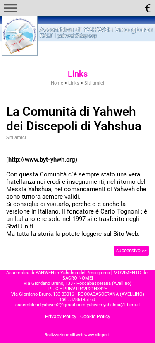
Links (73, 83)
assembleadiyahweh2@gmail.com (50, 305)
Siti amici (94, 83)
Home (57, 83)
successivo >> (131, 251)
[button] (10, 8)
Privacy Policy (60, 317)
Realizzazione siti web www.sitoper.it (77, 334)
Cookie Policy (95, 317)
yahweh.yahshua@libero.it (113, 305)
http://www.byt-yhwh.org (41, 159)
